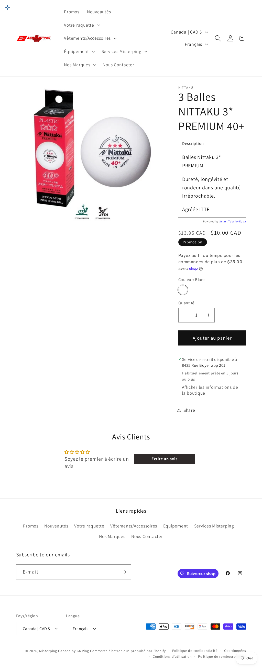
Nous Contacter (147, 536)
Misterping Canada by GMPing (64, 651)
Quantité (186, 303)
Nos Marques (112, 536)
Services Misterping (214, 526)
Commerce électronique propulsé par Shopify (128, 651)
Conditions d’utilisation (172, 656)
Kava (242, 221)
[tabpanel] (212, 183)
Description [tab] (193, 143)
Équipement (175, 526)
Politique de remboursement (222, 656)
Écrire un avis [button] (164, 458)
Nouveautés (56, 526)
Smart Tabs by (229, 221)
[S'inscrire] (124, 571)
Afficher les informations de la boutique (210, 390)
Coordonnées (235, 650)
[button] (81, 25)
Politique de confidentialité (195, 650)
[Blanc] (182, 289)
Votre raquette (89, 526)
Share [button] (189, 410)
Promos (30, 526)
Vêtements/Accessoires (133, 526)
